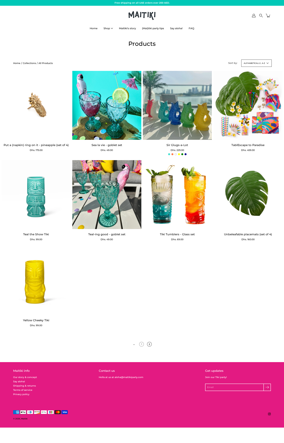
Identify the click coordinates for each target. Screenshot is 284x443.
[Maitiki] (142, 15)
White (176, 154)
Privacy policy (21, 394)
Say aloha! (176, 28)
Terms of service (22, 390)
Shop (107, 28)
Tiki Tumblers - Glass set (177, 234)
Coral (172, 154)
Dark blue (186, 154)
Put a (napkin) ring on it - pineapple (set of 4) (36, 145)
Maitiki (24, 418)
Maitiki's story (127, 28)
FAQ (191, 28)
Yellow (179, 154)
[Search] (261, 15)
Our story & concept (25, 377)
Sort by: (232, 63)
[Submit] (267, 387)
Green (182, 154)
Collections (29, 63)
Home (93, 28)
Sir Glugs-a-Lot (177, 145)
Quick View (36, 105)
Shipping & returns (24, 385)
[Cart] (268, 15)
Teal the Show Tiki (36, 234)
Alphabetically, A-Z (254, 63)
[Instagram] (269, 414)
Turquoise (169, 154)
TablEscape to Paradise (247, 145)
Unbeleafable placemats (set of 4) (248, 234)
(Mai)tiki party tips (153, 28)
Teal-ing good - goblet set (106, 234)
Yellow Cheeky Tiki (36, 320)
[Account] (253, 15)
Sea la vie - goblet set (106, 145)
